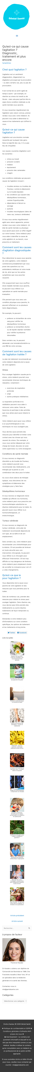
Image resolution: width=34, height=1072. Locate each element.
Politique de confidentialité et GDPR (17, 1028)
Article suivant (17, 921)
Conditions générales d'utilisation (15, 1031)
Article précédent (17, 915)
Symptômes (6, 63)
